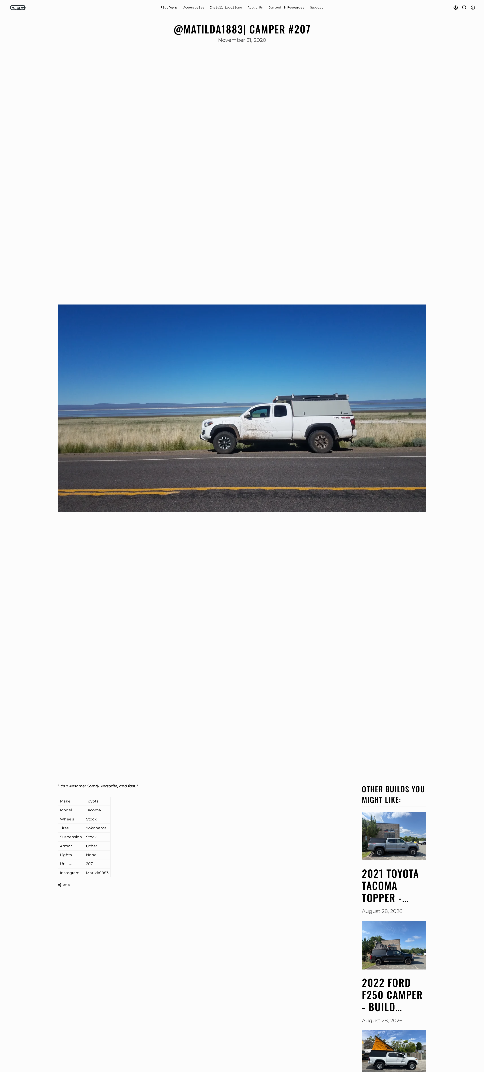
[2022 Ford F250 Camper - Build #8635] (394, 945)
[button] (169, 7)
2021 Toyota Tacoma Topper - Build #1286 (390, 885)
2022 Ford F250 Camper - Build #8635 (392, 994)
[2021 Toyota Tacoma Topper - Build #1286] (394, 836)
